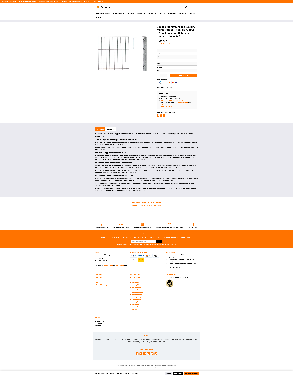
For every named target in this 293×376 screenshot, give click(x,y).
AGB (155, 244)
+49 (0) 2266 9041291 (98, 1)
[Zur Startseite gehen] (103, 7)
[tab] (100, 129)
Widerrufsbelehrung (101, 285)
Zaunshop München (137, 294)
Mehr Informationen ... (134, 373)
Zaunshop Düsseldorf (137, 292)
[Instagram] (141, 353)
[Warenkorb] (197, 6)
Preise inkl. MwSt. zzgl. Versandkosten (164, 43)
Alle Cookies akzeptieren (191, 373)
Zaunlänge (160, 61)
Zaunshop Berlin (136, 304)
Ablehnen (168, 373)
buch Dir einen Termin (101, 267)
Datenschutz (99, 280)
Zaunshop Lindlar (136, 287)
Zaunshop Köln (136, 285)
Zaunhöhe (159, 54)
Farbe (158, 47)
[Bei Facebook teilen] (157, 115)
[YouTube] (144, 353)
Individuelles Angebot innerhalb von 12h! (49, 1)
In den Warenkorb (183, 75)
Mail (74, 1)
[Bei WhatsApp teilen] (160, 115)
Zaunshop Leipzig (136, 299)
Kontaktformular (108, 265)
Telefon (77, 1)
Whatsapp (81, 1)
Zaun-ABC (134, 309)
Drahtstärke (160, 67)
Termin (87, 1)
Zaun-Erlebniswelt (136, 280)
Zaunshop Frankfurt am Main (140, 307)
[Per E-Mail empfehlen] (163, 115)
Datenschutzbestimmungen (131, 244)
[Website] (156, 353)
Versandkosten (143, 365)
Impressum (99, 277)
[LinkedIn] (152, 353)
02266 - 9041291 (100, 258)
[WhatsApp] (148, 353)
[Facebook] (137, 353)
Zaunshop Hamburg (137, 302)
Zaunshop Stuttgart (137, 297)
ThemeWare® (159, 367)
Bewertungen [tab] (110, 129)
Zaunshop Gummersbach (138, 289)
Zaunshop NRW (136, 282)
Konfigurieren (178, 373)
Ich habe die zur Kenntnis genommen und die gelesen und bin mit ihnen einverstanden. (147, 244)
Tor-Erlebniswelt (136, 277)
